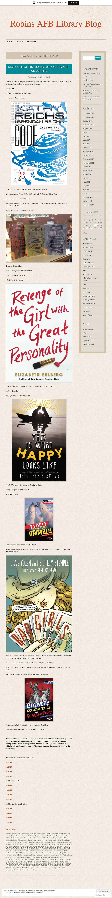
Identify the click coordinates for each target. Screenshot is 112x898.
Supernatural (43, 863)
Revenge (59, 857)
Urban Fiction (53, 866)
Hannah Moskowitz (31, 846)
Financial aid (39, 844)
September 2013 (88, 125)
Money (66, 853)
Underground (44, 866)
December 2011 (88, 205)
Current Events (88, 255)
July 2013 (86, 132)
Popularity (43, 857)
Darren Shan (32, 840)
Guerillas (16, 846)
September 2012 (88, 170)
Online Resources (89, 296)
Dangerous (56, 838)
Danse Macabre (65, 838)
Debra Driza (61, 840)
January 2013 (87, 155)
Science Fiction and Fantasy (54, 859)
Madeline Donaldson (41, 853)
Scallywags (31, 859)
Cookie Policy (39, 892)
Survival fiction (59, 863)
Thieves (19, 866)
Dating (39, 840)
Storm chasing (23, 863)
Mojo (61, 853)
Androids (24, 836)
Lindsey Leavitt (10, 853)
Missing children (54, 853)
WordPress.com (88, 344)
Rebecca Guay (52, 857)
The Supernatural (11, 866)
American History (57, 834)
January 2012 (87, 201)
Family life (15, 844)
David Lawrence (47, 840)
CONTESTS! (31, 42)
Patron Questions (89, 299)
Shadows (29, 861)
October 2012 (87, 166)
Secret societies (10, 861)
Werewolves (38, 868)
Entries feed (87, 336)
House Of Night (25, 848)
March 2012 (87, 193)
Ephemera (86, 259)
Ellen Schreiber (61, 842)
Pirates (37, 857)
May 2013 (86, 140)
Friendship (47, 844)
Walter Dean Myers (28, 868)
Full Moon (54, 844)
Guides (22, 846)
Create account (88, 329)
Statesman (14, 863)
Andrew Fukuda (16, 836)
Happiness (41, 846)
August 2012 (87, 174)
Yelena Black (47, 868)
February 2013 (88, 151)
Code (31, 838)
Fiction (31, 844)
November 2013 (88, 117)
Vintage (13, 868)
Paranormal (20, 857)
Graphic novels (63, 844)
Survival (50, 863)
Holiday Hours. (88, 80)
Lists (29, 853)
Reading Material (89, 303)
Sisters (57, 861)
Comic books (38, 838)
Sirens (52, 861)
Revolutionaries (10, 859)
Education (31, 842)
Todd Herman (35, 866)
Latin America (57, 851)
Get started (73, 2)
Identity (37, 848)
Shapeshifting (37, 861)
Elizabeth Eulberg (50, 842)
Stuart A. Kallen (33, 863)
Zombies (16, 870)
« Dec (85, 233)
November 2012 (88, 163)
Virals (19, 868)
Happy (47, 846)
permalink (32, 870)
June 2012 (86, 182)
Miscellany (86, 288)
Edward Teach (39, 842)
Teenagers (68, 863)
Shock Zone (45, 861)
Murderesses (26, 855)
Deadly (55, 840)
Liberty (65, 851)
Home (9, 42)
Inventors (60, 848)
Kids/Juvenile (87, 274)
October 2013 (87, 121)
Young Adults (33, 834)
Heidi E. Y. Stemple (56, 846)
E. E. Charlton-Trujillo (20, 842)
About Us (20, 42)
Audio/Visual (87, 244)
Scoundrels (67, 859)
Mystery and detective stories (40, 855)
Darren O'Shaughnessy (20, 840)
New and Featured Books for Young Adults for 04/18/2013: (39, 68)
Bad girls (31, 836)
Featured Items (16, 834)
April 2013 (86, 144)
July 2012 (86, 178)
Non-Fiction (63, 855)
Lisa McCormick (21, 853)
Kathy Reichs (40, 851)
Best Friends (51, 836)
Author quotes (88, 247)
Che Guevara (25, 838)
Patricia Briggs (30, 857)
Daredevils (9, 840)
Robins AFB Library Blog (56, 23)
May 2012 (86, 186)
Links (85, 284)
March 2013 (87, 147)
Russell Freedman (21, 859)
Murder (19, 855)
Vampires (61, 866)
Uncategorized (88, 307)
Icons (33, 848)
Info (84, 270)
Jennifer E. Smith (11, 851)
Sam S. (48, 77)
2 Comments (11, 829)
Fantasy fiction (24, 844)
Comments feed (88, 340)
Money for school (11, 855)
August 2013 (87, 128)
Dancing (49, 838)
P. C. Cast (13, 857)
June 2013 (86, 136)
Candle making (15, 838)
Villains (67, 866)
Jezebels (20, 851)
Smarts (62, 861)
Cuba (44, 838)
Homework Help (88, 266)
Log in (85, 333)
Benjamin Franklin (40, 836)
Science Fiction (40, 859)
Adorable (48, 834)
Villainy (8, 868)
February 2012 (88, 197)
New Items (25, 834)
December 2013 (88, 113)
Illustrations (44, 848)
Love (33, 853)
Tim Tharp (26, 866)
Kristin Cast (48, 851)
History (8, 848)
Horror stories (15, 848)
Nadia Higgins (54, 855)
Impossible (52, 848)
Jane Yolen (66, 848)
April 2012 (86, 189)
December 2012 (88, 159)
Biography (59, 836)
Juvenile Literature (29, 851)
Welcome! (86, 311)
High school (66, 846)
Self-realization (20, 861)
